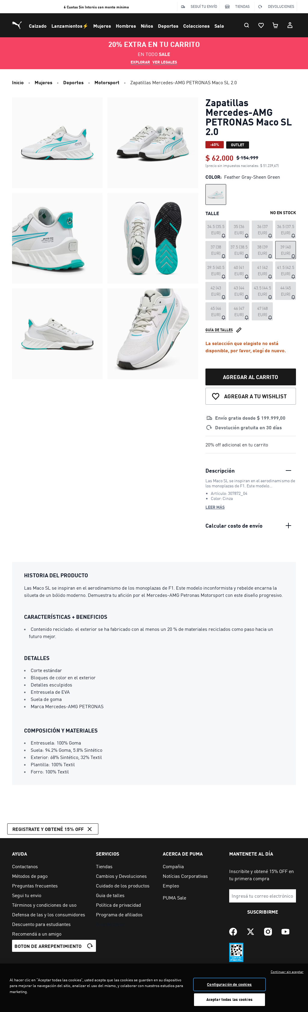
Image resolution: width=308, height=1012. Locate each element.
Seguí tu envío (204, 6)
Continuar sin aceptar (287, 972)
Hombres (126, 26)
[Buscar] (247, 25)
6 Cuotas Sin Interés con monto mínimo (96, 7)
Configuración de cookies (229, 984)
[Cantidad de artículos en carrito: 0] (276, 25)
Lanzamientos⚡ (69, 26)
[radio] (215, 194)
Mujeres (102, 26)
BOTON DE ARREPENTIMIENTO (48, 946)
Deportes (168, 26)
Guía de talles (219, 330)
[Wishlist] (261, 25)
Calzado (38, 26)
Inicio (18, 82)
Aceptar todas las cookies (229, 999)
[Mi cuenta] (290, 25)
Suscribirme (262, 912)
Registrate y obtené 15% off (48, 829)
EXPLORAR (140, 62)
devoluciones (281, 6)
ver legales (164, 62)
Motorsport (106, 82)
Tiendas (242, 6)
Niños (147, 26)
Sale (219, 26)
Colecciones (196, 26)
